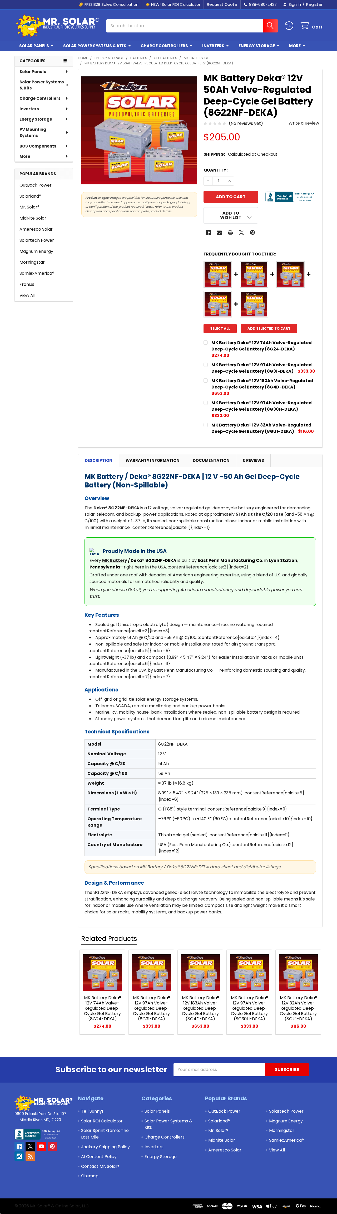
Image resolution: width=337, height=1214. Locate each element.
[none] (139, 130)
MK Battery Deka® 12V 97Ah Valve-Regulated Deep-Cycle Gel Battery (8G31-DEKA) (261, 368)
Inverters (213, 46)
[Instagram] (19, 1156)
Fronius (26, 284)
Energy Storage (257, 46)
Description (98, 460)
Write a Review (304, 123)
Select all (220, 328)
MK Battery (114, 560)
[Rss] (30, 1156)
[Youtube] (41, 1146)
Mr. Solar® (29, 207)
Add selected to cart (268, 328)
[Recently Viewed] (290, 26)
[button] (231, 215)
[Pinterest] (252, 232)
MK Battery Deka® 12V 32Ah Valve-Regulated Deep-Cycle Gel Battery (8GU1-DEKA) (261, 428)
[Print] (230, 232)
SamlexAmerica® (36, 273)
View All (27, 295)
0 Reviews (253, 460)
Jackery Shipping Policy (105, 1147)
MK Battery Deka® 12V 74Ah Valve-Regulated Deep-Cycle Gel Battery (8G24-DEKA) (261, 346)
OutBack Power (35, 185)
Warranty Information (153, 460)
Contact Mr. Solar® (100, 1166)
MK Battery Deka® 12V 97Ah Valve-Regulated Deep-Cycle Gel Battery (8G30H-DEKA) (261, 406)
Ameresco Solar (36, 229)
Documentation (211, 460)
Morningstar (32, 262)
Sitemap (89, 1176)
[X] (241, 232)
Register (314, 4)
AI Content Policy (99, 1157)
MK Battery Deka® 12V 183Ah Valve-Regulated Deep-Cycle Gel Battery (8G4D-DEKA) (262, 384)
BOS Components (37, 146)
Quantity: (215, 170)
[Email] (219, 232)
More (295, 46)
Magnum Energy (36, 251)
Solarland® (30, 196)
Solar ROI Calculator (102, 1121)
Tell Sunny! (92, 1111)
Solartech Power (36, 240)
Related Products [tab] (109, 938)
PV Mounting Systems (32, 132)
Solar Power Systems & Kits (94, 46)
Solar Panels (34, 46)
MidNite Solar (32, 218)
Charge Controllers (164, 46)
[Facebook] (208, 232)
